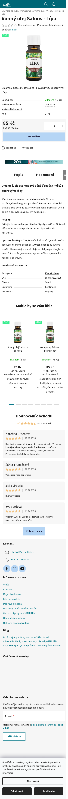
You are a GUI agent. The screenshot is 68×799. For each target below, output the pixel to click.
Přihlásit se (14, 736)
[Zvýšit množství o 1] (62, 126)
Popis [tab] (18, 175)
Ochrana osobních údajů (16, 623)
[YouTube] (22, 568)
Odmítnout (17, 791)
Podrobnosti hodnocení (50, 25)
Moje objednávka (12, 594)
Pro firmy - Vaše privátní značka (20, 608)
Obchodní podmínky (14, 618)
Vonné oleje (52, 273)
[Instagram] (14, 568)
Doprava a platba (12, 604)
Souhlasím (49, 791)
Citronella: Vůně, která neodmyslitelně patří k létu (30, 641)
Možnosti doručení (12, 109)
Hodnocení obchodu (34, 416)
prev (3, 338)
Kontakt (7, 589)
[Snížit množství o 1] (46, 126)
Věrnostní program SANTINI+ (19, 613)
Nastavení (33, 781)
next (64, 338)
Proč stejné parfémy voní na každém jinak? (26, 637)
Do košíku (34, 136)
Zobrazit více (34, 531)
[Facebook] (6, 568)
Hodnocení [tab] (45, 175)
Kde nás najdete (11, 599)
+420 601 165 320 (20, 559)
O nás (6, 584)
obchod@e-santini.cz (22, 552)
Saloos (14, 29)
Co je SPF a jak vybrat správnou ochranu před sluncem (32, 645)
